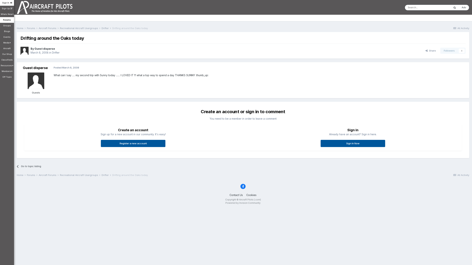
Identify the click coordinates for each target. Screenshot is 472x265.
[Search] (455, 7)
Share (432, 50)
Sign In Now (353, 143)
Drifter (56, 52)
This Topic (440, 7)
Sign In (6, 2)
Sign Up (6, 8)
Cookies (251, 195)
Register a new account (133, 143)
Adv (464, 7)
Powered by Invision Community (243, 203)
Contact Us (236, 195)
